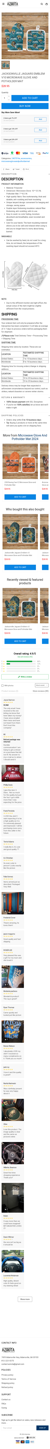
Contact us (5, 1399)
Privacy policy (7, 1375)
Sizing (4, 1408)
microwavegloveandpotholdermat (15, 161)
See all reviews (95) (25, 657)
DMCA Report (19, 1438)
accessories (26, 158)
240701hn (16, 158)
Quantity (4, 92)
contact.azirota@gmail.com (12, 1364)
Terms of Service (8, 1379)
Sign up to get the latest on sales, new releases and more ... (23, 1421)
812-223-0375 (7, 1361)
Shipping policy (7, 1383)
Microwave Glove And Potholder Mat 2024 (29, 437)
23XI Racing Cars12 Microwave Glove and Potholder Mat (20, 483)
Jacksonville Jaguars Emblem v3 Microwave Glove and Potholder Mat (18, 554)
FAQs (3, 1404)
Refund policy (7, 1387)
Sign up (42, 1428)
